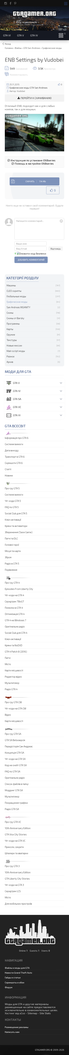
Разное (10, 356)
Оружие (11, 334)
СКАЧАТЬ (36, 181)
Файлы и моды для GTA (17, 967)
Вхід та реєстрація (26, 22)
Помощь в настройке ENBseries (34, 163)
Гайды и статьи (13, 977)
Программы (13, 323)
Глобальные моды (16, 296)
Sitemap (32, 1013)
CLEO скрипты (14, 290)
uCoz (22, 1013)
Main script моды (16, 350)
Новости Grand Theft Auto (18, 972)
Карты (10, 329)
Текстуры (12, 340)
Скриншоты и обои (14, 982)
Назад (8, 44)
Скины (10, 312)
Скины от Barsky (15, 318)
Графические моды (17, 301)
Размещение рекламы (16, 1027)
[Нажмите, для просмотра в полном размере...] (34, 132)
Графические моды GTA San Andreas (28, 87)
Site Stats (45, 1013)
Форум (8, 987)
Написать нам (12, 1032)
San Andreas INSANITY (18, 307)
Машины (11, 285)
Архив (10, 361)
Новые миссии (14, 345)
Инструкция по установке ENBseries (32, 160)
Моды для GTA (13, 1004)
